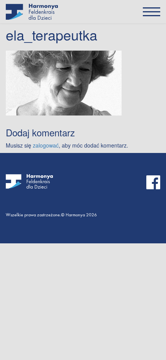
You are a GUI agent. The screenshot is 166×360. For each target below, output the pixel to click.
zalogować (46, 145)
